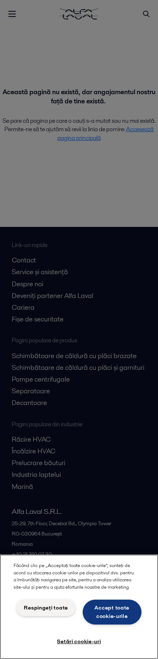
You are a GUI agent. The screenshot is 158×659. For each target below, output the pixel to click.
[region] (79, 607)
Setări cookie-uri (79, 641)
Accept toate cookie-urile (111, 612)
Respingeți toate (46, 607)
